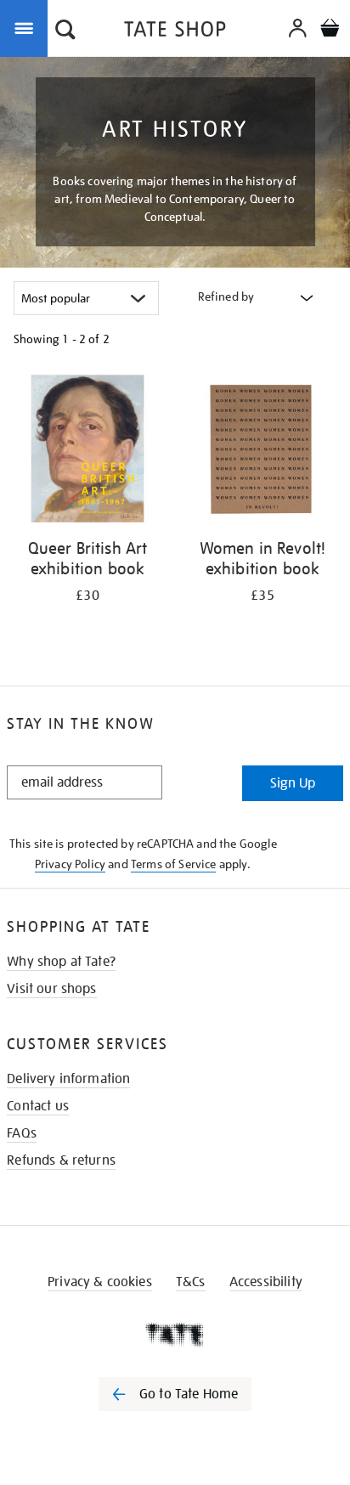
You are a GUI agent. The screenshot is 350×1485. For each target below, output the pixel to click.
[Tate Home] (175, 1334)
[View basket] (329, 30)
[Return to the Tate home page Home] (175, 31)
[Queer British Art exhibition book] (87, 451)
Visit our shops (51, 988)
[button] (65, 31)
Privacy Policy (70, 864)
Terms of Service (174, 864)
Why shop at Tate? (61, 961)
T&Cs (191, 1281)
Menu (27, 27)
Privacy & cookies (100, 1281)
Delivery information (68, 1078)
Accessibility (265, 1281)
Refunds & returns (61, 1160)
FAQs (22, 1133)
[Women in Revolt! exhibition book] (262, 451)
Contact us (38, 1106)
